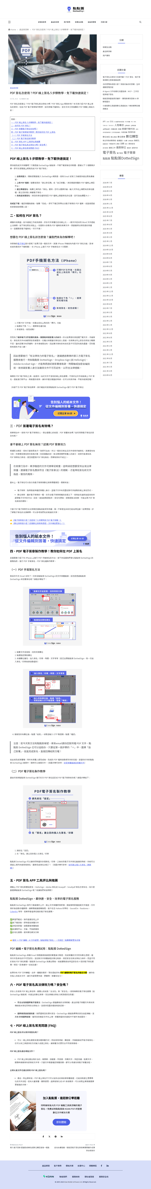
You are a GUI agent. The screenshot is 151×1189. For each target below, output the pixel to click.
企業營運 (133, 125)
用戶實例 (67, 22)
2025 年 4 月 (107, 233)
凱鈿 (119, 129)
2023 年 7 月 (107, 308)
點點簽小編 (25, 99)
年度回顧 (124, 132)
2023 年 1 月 (107, 325)
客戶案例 (57, 1165)
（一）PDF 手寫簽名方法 (21, 135)
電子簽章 (130, 152)
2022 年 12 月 (108, 329)
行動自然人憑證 (114, 144)
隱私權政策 (89, 1176)
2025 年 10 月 (108, 212)
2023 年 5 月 (107, 312)
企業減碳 (127, 125)
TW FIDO (111, 125)
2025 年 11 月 (108, 207)
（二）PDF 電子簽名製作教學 (23, 138)
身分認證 (105, 148)
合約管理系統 (107, 132)
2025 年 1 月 (107, 241)
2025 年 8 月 (107, 216)
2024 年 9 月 (107, 254)
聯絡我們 (63, 1176)
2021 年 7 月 (107, 362)
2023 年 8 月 (107, 304)
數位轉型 (132, 136)
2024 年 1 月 (107, 287)
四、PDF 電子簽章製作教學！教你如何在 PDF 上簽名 (33, 132)
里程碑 (129, 148)
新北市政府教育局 (109, 140)
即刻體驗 (61, 1122)
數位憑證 (114, 137)
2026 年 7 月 (107, 182)
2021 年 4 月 (107, 371)
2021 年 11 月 (108, 354)
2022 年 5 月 (107, 341)
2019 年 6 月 (107, 375)
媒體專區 (93, 1165)
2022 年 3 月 (107, 346)
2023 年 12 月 (108, 291)
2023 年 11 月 (108, 295)
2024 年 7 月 (107, 262)
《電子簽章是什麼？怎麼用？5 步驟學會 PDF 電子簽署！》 (37, 520)
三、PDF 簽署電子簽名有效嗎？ (24, 128)
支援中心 (81, 1165)
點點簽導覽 (92, 22)
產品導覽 (46, 1165)
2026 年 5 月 (107, 191)
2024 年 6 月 (107, 266)
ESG (111, 121)
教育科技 (131, 132)
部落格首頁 (42, 22)
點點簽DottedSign (125, 157)
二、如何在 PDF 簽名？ (21, 125)
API (104, 121)
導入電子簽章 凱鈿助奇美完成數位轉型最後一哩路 (29, 1147)
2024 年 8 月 (107, 258)
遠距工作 (112, 147)
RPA (135, 122)
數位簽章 (121, 136)
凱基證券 (114, 129)
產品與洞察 (55, 22)
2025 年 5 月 (107, 228)
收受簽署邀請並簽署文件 (74, 762)
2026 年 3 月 (107, 199)
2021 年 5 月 (107, 366)
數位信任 (106, 136)
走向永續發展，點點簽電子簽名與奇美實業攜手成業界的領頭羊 (74, 1149)
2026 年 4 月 (107, 195)
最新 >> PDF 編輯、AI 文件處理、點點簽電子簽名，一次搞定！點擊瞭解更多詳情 (46, 940)
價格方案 (69, 1165)
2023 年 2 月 (107, 320)
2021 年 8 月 (107, 358)
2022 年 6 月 (107, 337)
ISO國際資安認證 (119, 122)
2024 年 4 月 (107, 274)
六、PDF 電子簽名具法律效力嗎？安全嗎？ (29, 144)
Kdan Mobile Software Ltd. (73, 1182)
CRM (107, 122)
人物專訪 (119, 125)
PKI (132, 122)
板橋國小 (120, 140)
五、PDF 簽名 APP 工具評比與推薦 (25, 141)
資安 (126, 144)
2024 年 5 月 (107, 270)
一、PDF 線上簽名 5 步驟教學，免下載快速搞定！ (32, 122)
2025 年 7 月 (107, 220)
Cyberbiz (14, 911)
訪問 (122, 143)
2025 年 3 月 (107, 237)
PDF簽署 (127, 122)
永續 (125, 140)
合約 (137, 129)
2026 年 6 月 (107, 187)
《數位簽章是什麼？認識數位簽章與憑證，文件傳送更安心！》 (38, 523)
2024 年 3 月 (107, 279)
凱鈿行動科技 (128, 128)
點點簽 (106, 158)
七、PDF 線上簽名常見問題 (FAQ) (25, 148)
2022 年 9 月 (107, 333)
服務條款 (76, 1176)
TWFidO (105, 125)
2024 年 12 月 (108, 245)
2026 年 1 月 (107, 203)
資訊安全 (131, 143)
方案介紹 (104, 22)
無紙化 (136, 140)
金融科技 (135, 148)
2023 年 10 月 (108, 300)
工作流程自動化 (115, 132)
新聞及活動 (79, 22)
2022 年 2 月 (107, 350)
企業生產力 (106, 129)
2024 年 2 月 (107, 283)
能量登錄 (105, 144)
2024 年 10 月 (108, 249)
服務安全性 (104, 1176)
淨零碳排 (130, 141)
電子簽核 (120, 153)
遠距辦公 (121, 147)
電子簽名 (21, 243)
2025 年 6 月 (107, 224)
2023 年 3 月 (107, 316)
